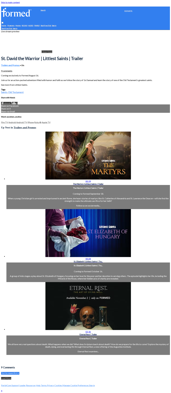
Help (38, 385)
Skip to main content (10, 2)
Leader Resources (27, 385)
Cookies (58, 385)
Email (15, 103)
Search (43, 10)
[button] (2, 23)
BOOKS (24, 26)
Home (4, 26)
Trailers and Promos (10, 65)
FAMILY (37, 26)
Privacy (50, 385)
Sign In (15, 29)
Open (49, 51)
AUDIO (30, 26)
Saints (4, 92)
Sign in (54, 26)
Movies (18, 26)
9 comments (6, 71)
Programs (11, 26)
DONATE (129, 11)
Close (44, 51)
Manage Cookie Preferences (75, 385)
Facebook (6, 103)
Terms (44, 385)
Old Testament (16, 92)
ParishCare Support (10, 385)
